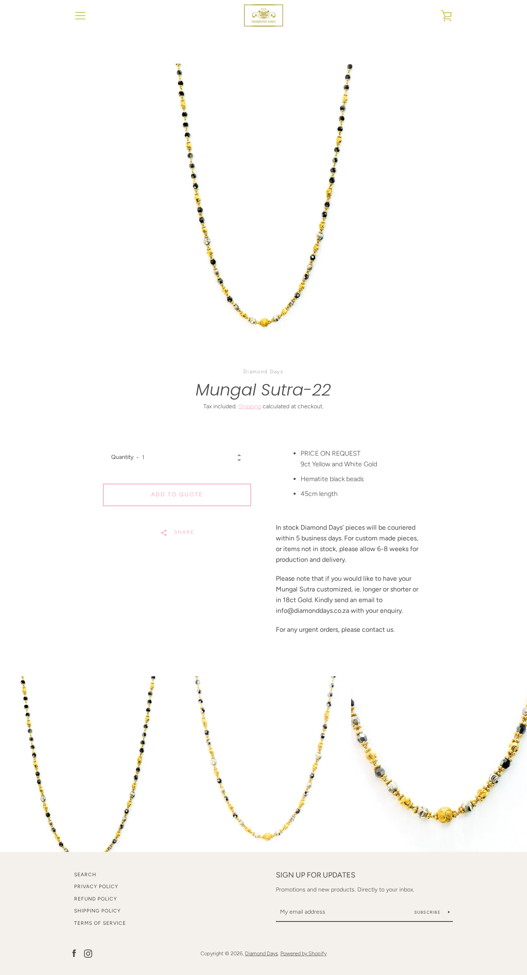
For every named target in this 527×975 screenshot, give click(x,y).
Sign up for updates (315, 875)
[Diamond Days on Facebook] (74, 953)
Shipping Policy (97, 911)
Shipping (249, 406)
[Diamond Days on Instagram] (88, 953)
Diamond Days (261, 953)
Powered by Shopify (303, 953)
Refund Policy (95, 899)
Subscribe (428, 912)
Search (85, 874)
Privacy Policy (96, 886)
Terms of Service (100, 923)
